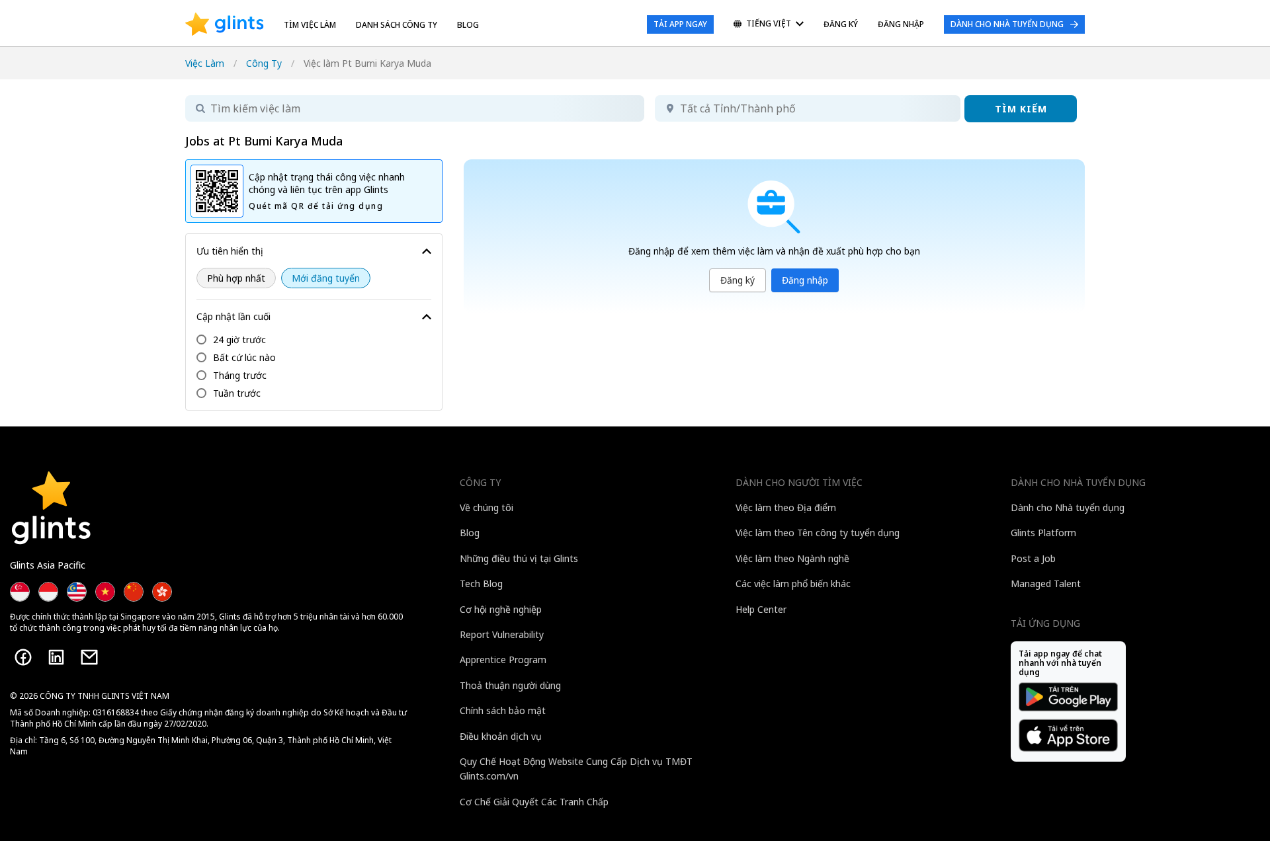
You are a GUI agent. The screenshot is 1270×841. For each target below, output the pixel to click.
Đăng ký (737, 280)
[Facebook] (23, 657)
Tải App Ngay (680, 24)
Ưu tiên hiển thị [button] (229, 251)
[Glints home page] (224, 24)
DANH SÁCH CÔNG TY (396, 24)
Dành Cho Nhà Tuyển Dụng (1007, 24)
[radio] (236, 278)
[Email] (89, 657)
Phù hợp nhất (236, 278)
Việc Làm (204, 63)
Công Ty (264, 63)
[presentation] (224, 24)
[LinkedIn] (56, 657)
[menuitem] (769, 24)
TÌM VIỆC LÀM (310, 24)
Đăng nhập (805, 280)
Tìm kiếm (1021, 108)
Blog (468, 24)
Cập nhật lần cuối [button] (233, 316)
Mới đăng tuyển (326, 278)
